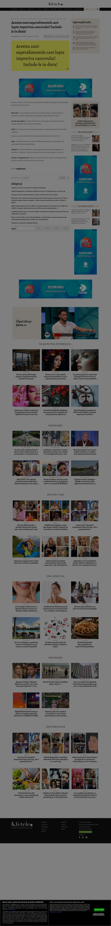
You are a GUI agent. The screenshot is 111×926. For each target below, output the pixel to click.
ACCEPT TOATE (99, 909)
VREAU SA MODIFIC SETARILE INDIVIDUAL (99, 914)
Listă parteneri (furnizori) (56, 912)
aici (25, 917)
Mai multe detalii (11, 909)
